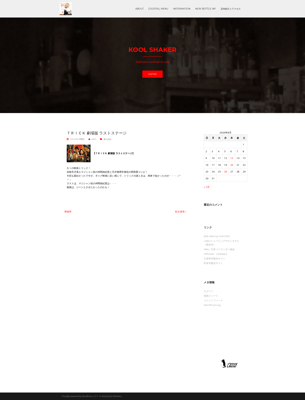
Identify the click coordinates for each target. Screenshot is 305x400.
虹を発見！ (181, 211)
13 (231, 158)
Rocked (105, 396)
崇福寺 (67, 211)
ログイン (208, 291)
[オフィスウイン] (229, 363)
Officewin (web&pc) (215, 253)
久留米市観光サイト (214, 258)
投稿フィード (211, 295)
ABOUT (139, 8)
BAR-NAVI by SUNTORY (217, 236)
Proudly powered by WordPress (77, 396)
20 (231, 164)
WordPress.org (212, 305)
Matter (152, 74)
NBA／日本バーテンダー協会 (219, 249)
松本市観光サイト (213, 263)
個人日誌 (107, 139)
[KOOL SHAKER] (66, 8)
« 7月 (207, 187)
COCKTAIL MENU (158, 8)
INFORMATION (181, 8)
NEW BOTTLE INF (205, 8)
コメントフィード (213, 300)
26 (225, 171)
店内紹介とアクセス (231, 8)
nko (94, 139)
